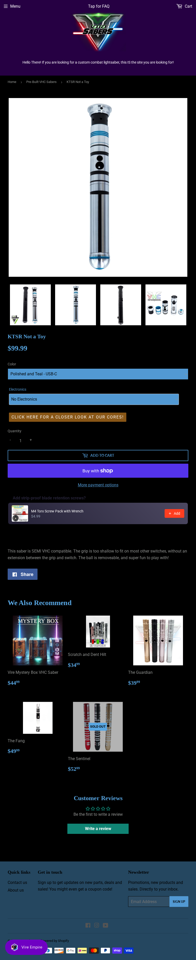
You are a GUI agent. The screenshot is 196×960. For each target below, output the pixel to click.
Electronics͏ (17, 389)
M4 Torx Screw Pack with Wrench (57, 511)
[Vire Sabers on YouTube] (105, 925)
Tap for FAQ (98, 6)
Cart (188, 6)
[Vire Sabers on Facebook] (88, 925)
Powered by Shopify (54, 941)
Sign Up (179, 902)
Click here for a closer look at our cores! (67, 417)
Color (12, 364)
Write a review (98, 828)
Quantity (14, 431)
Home (12, 82)
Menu (15, 6)
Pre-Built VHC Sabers (41, 82)
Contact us (17, 882)
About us (16, 890)
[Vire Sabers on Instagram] (96, 925)
